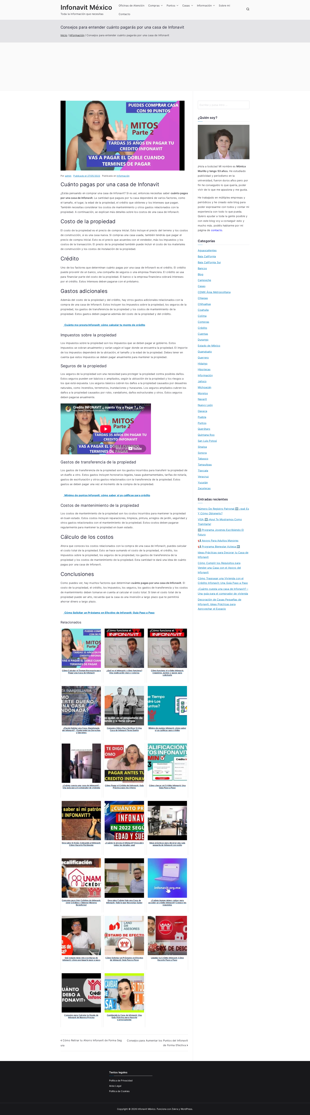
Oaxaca (202, 411)
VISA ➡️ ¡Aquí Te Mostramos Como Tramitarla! (220, 522)
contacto (216, 230)
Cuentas (203, 333)
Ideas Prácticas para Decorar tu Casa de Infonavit (223, 555)
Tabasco (203, 458)
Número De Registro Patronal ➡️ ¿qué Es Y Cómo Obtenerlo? (223, 511)
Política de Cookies (119, 1091)
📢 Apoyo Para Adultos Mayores (218, 540)
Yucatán (203, 482)
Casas (186, 5)
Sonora (202, 452)
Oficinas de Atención (131, 5)
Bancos (202, 268)
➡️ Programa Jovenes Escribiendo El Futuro (221, 532)
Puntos (171, 5)
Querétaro (204, 428)
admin (68, 175)
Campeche (204, 280)
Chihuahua (204, 304)
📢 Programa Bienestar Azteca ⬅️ (219, 546)
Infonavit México (86, 7)
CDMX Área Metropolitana (214, 292)
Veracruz (203, 476)
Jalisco (202, 381)
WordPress (186, 1109)
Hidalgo (202, 363)
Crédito (202, 327)
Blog (200, 274)
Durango (203, 339)
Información (204, 5)
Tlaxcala (203, 470)
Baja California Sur (209, 262)
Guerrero (203, 357)
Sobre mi (224, 5)
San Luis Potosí (207, 440)
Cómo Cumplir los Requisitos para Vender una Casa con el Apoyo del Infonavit (219, 567)
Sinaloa (202, 446)
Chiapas (203, 298)
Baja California (207, 256)
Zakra (175, 1109)
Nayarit (202, 399)
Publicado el (86, 175)
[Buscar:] (223, 105)
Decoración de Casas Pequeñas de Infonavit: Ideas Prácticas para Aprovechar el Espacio (219, 604)
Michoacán (204, 387)
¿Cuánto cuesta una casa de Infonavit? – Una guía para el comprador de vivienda (223, 591)
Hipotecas (204, 369)
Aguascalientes (207, 250)
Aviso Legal (115, 1085)
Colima (202, 315)
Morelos (203, 393)
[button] (161, 5)
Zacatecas (204, 488)
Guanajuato (205, 351)
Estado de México (209, 345)
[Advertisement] (155, 66)
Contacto (124, 14)
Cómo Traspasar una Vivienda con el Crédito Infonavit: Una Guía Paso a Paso (223, 581)
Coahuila (203, 309)
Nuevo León (205, 405)
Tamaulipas (205, 464)
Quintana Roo (206, 434)
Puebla (202, 417)
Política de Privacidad (121, 1080)
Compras (154, 5)
